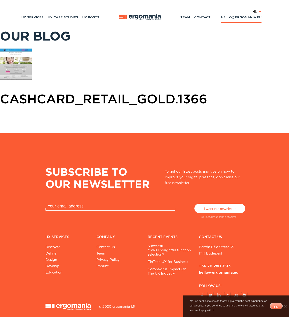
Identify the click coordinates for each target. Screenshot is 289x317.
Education (53, 272)
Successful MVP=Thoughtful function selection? (169, 250)
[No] (285, 306)
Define (50, 253)
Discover (52, 247)
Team (185, 17)
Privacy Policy (108, 260)
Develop (52, 266)
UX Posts (90, 17)
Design (51, 260)
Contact (202, 17)
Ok (276, 307)
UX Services (32, 17)
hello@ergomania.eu (241, 17)
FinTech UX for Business (168, 262)
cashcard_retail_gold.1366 (103, 98)
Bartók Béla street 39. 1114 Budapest (217, 250)
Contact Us (105, 247)
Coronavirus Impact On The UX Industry (167, 271)
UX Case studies (63, 17)
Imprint (102, 266)
